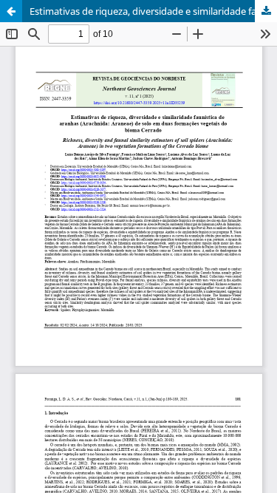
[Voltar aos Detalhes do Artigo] (11, 11)
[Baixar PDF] (266, 11)
